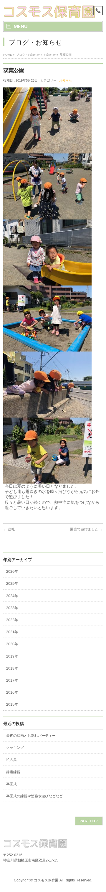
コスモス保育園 (46, 880)
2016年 (12, 692)
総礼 (9, 529)
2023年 (12, 608)
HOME (7, 54)
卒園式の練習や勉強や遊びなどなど (34, 796)
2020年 (12, 644)
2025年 (12, 584)
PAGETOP (89, 821)
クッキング (15, 748)
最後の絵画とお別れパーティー (31, 736)
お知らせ (50, 54)
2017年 (12, 680)
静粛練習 (13, 772)
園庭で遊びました (86, 529)
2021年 (12, 632)
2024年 (12, 596)
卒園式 (11, 784)
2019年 (12, 656)
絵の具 (11, 760)
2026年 (12, 572)
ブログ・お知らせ (28, 54)
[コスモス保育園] (49, 12)
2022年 (12, 620)
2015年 (12, 704)
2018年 (12, 668)
